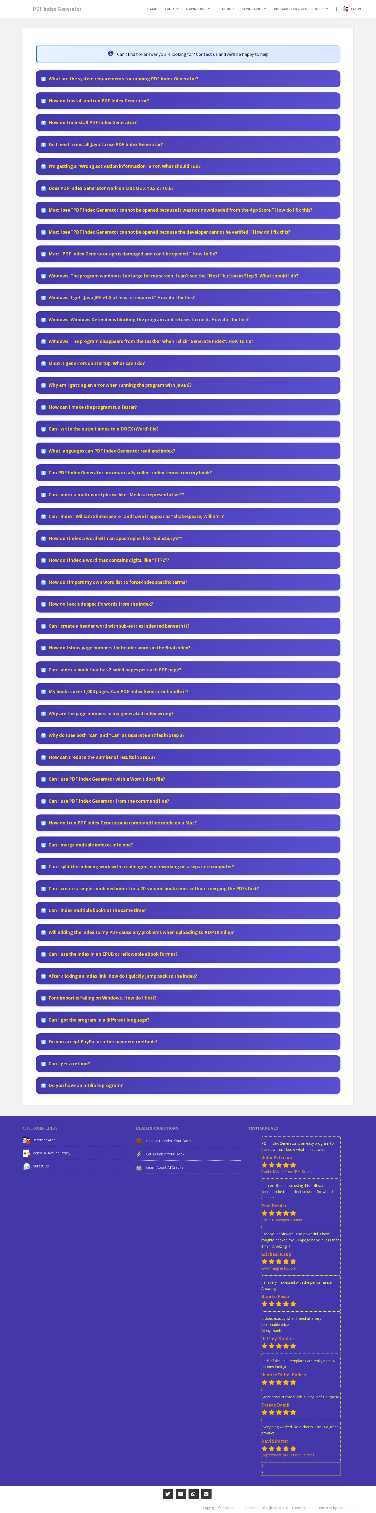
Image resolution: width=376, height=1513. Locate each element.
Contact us (207, 54)
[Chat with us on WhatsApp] (194, 1494)
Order (228, 9)
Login (356, 9)
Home (152, 9)
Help (319, 9)
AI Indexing (251, 9)
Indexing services (290, 9)
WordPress (345, 1508)
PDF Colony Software (245, 1508)
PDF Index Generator (57, 9)
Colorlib (312, 1508)
